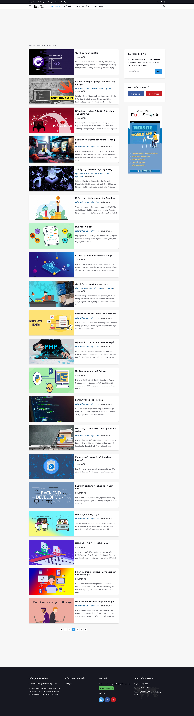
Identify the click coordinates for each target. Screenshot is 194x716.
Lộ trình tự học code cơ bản (89, 400)
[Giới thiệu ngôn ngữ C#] (51, 62)
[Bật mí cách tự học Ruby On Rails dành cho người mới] (51, 120)
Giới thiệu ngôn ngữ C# (86, 53)
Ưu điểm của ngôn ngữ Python (90, 371)
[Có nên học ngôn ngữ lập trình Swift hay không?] (51, 90)
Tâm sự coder (98, 6)
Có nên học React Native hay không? (93, 255)
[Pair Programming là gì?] (51, 523)
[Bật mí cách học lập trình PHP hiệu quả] (51, 351)
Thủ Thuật (68, 6)
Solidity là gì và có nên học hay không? (94, 169)
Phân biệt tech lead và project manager (95, 601)
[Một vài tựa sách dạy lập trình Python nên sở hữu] (51, 437)
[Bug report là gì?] (51, 236)
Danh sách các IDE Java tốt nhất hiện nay (95, 314)
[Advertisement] (97, 25)
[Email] (158, 2)
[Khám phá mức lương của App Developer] (51, 207)
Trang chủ (32, 2)
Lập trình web (81, 288)
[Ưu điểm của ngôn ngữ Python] (51, 380)
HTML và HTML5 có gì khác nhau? (92, 543)
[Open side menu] (30, 6)
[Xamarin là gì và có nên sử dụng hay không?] (51, 466)
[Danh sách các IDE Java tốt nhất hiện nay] (51, 322)
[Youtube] (164, 2)
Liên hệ (63, 2)
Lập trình (54, 6)
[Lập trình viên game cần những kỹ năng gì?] (51, 149)
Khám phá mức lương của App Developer (95, 198)
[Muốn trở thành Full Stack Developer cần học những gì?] (51, 581)
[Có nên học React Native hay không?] (51, 264)
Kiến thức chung (82, 88)
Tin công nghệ (81, 6)
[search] (164, 6)
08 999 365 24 (107, 688)
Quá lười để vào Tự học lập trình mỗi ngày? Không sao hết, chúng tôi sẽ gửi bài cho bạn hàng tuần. (144, 62)
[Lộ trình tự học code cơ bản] (51, 409)
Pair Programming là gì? (87, 514)
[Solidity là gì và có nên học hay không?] (51, 178)
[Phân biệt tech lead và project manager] (51, 610)
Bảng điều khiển (53, 2)
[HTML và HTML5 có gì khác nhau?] (51, 552)
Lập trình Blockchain (84, 174)
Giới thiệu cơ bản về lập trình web (91, 284)
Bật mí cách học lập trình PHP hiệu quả (94, 342)
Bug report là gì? (83, 227)
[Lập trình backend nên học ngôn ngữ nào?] (51, 495)
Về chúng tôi (42, 2)
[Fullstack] (145, 140)
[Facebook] (161, 2)
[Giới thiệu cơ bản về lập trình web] (51, 293)
